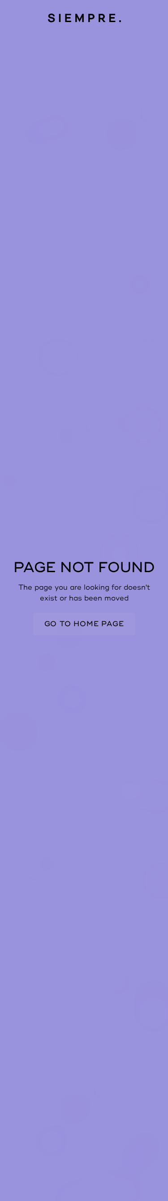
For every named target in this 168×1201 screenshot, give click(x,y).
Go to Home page (84, 623)
